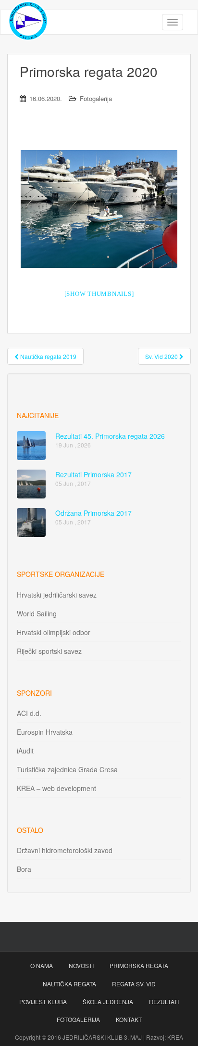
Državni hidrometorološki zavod (64, 850)
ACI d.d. (29, 713)
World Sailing (37, 613)
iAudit (25, 750)
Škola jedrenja (108, 1001)
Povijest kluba (43, 1001)
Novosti (81, 965)
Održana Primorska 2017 (93, 513)
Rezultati (164, 1001)
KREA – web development (56, 788)
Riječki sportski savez (49, 651)
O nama (41, 965)
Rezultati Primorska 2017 (93, 474)
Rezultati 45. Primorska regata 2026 (110, 436)
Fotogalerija (96, 98)
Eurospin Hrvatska (45, 732)
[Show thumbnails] (99, 293)
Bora (24, 869)
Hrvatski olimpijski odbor (53, 632)
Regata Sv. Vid (134, 984)
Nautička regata (69, 984)
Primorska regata (139, 965)
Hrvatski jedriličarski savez (57, 595)
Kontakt (129, 1019)
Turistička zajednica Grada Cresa (67, 769)
